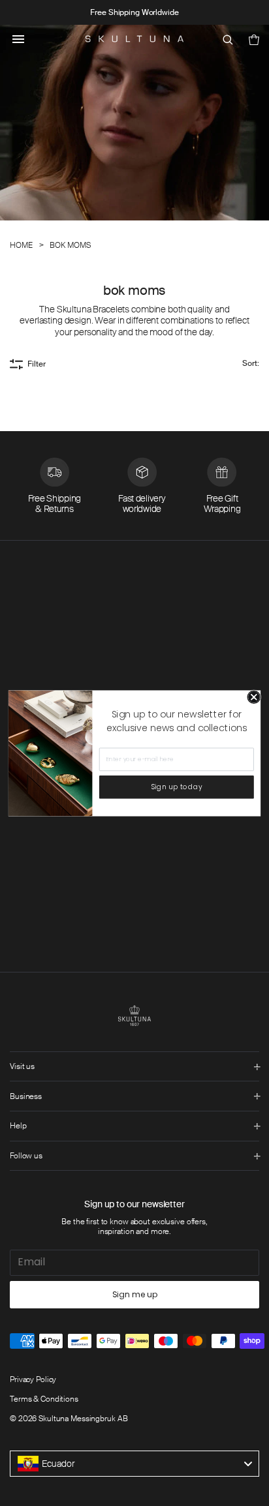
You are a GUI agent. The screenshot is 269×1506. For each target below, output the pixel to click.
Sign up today (176, 787)
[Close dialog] (254, 697)
